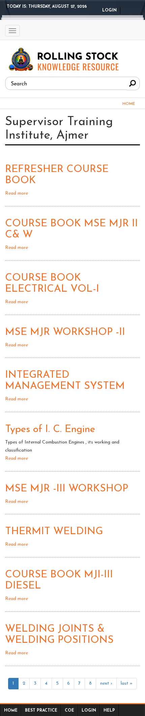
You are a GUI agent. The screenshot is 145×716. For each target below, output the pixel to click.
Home (128, 104)
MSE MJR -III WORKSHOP (66, 489)
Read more (16, 193)
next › (106, 683)
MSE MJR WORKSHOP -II (65, 332)
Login (109, 10)
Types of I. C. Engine (50, 429)
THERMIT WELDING (54, 531)
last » (127, 683)
